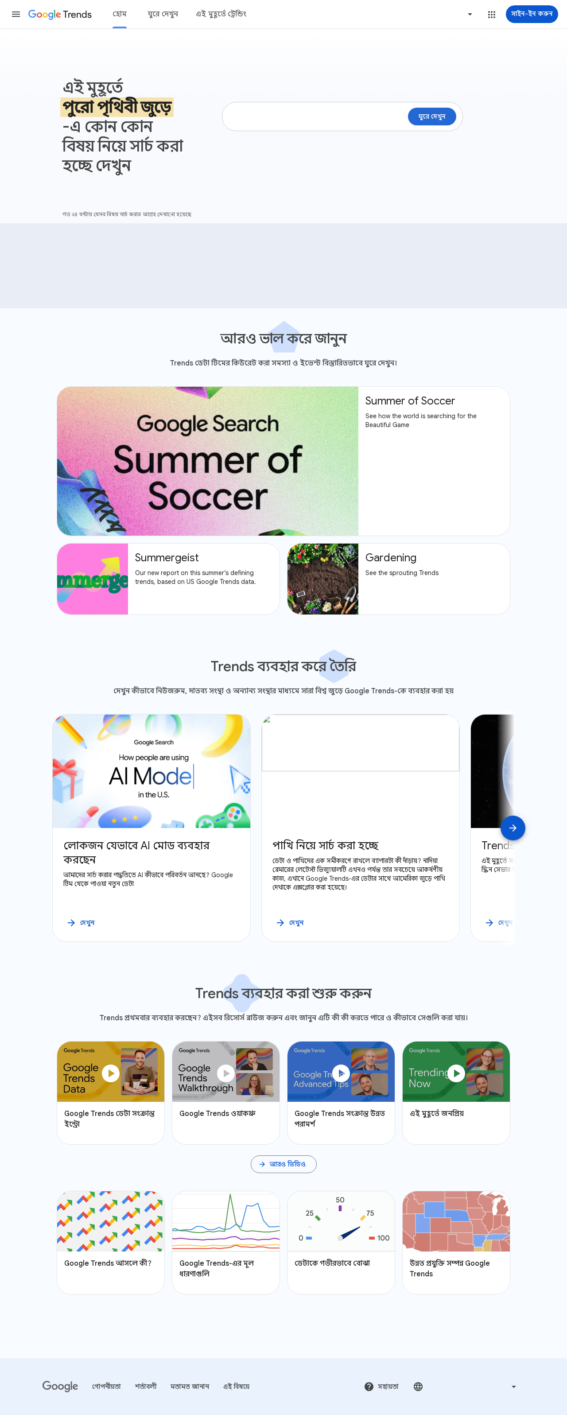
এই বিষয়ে (236, 1387)
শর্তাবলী (145, 1387)
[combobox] (436, 14)
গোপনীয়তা (106, 1387)
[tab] (119, 14)
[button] (16, 14)
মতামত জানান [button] (190, 1387)
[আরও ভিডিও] (284, 1164)
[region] (283, 828)
